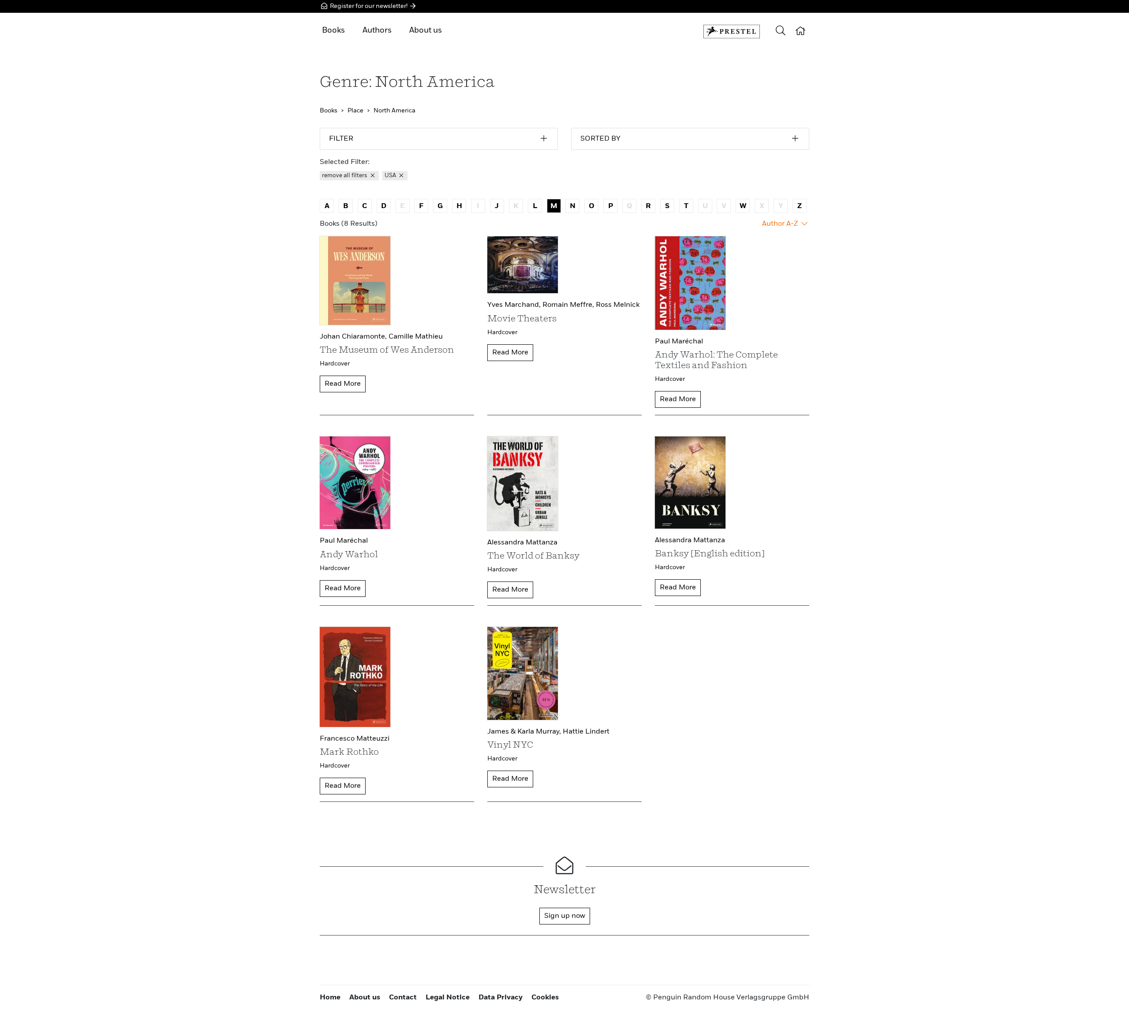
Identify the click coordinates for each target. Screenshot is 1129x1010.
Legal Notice (448, 997)
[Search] (781, 31)
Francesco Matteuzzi (354, 738)
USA (391, 176)
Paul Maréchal (679, 341)
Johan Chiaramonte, (354, 336)
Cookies (545, 997)
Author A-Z (781, 223)
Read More (343, 384)
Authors (377, 30)
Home (330, 997)
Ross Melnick (617, 305)
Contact (403, 997)
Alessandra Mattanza (522, 542)
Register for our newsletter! (369, 6)
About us (425, 30)
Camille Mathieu (416, 336)
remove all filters (345, 176)
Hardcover (335, 364)
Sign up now (564, 916)
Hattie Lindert (586, 731)
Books (333, 30)
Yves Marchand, (514, 305)
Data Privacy (501, 997)
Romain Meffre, (569, 305)
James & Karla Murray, (525, 731)
